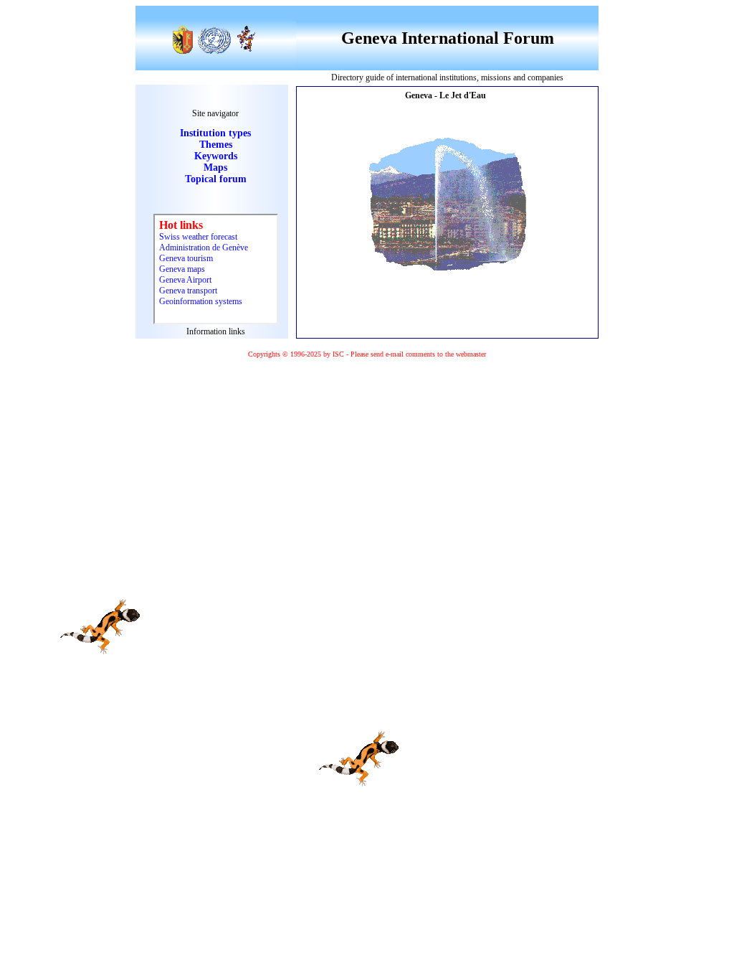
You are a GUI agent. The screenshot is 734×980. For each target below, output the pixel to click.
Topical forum (216, 179)
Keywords (215, 156)
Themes (215, 144)
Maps (215, 167)
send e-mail (387, 354)
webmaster (471, 354)
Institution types (215, 133)
